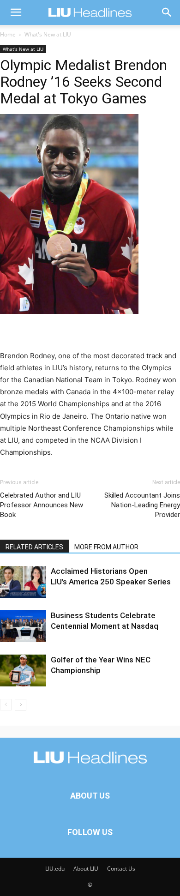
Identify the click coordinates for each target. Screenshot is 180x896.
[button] (15, 12)
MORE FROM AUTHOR (106, 547)
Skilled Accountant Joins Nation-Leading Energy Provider (142, 505)
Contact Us (121, 868)
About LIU (85, 868)
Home (8, 34)
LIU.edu (55, 868)
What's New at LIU (47, 34)
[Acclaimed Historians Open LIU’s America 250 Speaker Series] (23, 582)
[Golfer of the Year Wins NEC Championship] (23, 670)
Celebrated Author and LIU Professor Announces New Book (41, 505)
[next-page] (20, 704)
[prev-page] (6, 704)
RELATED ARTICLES (34, 547)
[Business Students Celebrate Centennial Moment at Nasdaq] (23, 626)
